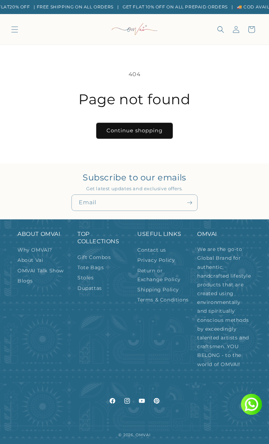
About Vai (30, 260)
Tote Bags (90, 267)
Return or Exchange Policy (159, 275)
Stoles (85, 277)
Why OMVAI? (35, 250)
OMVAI (143, 434)
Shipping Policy (158, 289)
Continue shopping (134, 130)
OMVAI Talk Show (41, 270)
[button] (14, 29)
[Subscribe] (189, 202)
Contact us (151, 250)
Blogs (25, 281)
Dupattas (89, 288)
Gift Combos (94, 257)
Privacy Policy (156, 260)
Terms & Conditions (163, 300)
